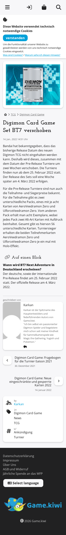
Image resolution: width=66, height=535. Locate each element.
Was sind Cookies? (13, 55)
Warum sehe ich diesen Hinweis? (42, 55)
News (17, 418)
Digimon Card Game (32, 114)
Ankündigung (23, 432)
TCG (13, 114)
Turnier (19, 437)
